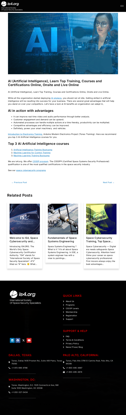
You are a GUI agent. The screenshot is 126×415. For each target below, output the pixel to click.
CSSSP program (40, 161)
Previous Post (19, 182)
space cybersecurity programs (31, 170)
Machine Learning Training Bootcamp (32, 155)
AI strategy (56, 98)
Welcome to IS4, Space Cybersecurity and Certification (24, 239)
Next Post (108, 182)
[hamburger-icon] (122, 6)
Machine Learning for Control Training (32, 152)
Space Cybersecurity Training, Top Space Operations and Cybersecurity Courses (100, 239)
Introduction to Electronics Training (25, 134)
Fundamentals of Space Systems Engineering (62, 239)
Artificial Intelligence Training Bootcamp (33, 149)
